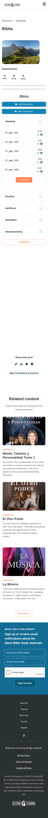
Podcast (24, 709)
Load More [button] (24, 180)
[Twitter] (26, 364)
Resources (7, 21)
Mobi (23, 78)
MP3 (5, 78)
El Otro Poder (13, 519)
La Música (10, 584)
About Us (24, 703)
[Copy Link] (16, 364)
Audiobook (21, 21)
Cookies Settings (23, 768)
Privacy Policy (23, 755)
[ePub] (14, 76)
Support (24, 728)
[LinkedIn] (21, 364)
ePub (13, 78)
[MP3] (5, 76)
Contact (24, 721)
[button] (24, 104)
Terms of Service (24, 761)
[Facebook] (32, 364)
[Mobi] (23, 76)
